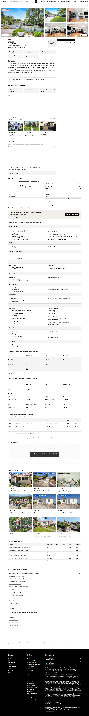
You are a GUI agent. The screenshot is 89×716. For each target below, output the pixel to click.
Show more (11, 589)
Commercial (29, 691)
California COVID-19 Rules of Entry (73, 670)
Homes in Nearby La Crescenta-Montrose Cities (21, 593)
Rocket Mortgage (35, 181)
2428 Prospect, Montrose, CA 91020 (16, 552)
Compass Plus (30, 681)
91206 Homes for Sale (13, 625)
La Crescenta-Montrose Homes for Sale (17, 578)
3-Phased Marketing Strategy (33, 664)
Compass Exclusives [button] (54, 1)
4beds (9, 45)
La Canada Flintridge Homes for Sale (16, 595)
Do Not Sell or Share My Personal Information (55, 667)
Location (17, 5)
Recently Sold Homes (31, 702)
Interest (47, 194)
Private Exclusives (31, 660)
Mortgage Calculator (31, 677)
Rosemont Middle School (21, 426)
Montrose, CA (20, 47)
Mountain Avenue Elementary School (24, 423)
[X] (80, 660)
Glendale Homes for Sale (14, 598)
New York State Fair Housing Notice (52, 702)
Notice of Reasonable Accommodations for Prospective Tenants (58, 704)
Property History (34, 5)
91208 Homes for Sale (13, 620)
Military (28, 695)
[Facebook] (80, 657)
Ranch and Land (30, 697)
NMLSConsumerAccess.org (67, 709)
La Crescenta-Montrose (35, 144)
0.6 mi (76, 423)
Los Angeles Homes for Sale (14, 606)
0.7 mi (76, 426)
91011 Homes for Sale (13, 614)
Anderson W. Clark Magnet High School (25, 433)
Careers (10, 668)
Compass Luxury (30, 672)
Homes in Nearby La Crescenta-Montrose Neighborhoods (24, 573)
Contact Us (10, 670)
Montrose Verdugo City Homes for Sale (17, 581)
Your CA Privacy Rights (52, 672)
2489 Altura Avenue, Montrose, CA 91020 (18, 558)
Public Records (43, 5)
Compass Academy (31, 679)
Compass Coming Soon (32, 662)
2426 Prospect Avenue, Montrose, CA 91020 (18, 550)
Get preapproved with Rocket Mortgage (66, 42)
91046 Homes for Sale (13, 622)
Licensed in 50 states (50, 711)
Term (9, 194)
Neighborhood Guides (32, 687)
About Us (10, 658)
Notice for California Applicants (57, 670)
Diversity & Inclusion (31, 685)
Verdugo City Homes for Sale (15, 600)
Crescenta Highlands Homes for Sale (16, 576)
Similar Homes (58, 5)
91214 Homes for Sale (13, 617)
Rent (44, 1)
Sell (47, 1)
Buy (41, 1)
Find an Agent (30, 675)
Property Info (25, 5)
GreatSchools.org (28, 437)
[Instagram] (80, 654)
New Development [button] (65, 1)
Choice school (52, 433)
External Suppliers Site (32, 699)
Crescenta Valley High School (23, 430)
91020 (24, 47)
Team (9, 660)
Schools (51, 5)
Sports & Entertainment (32, 693)
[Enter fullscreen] (53, 147)
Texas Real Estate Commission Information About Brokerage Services (59, 699)
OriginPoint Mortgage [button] (24, 181)
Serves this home (53, 423)
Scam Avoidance (52, 669)
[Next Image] (38, 126)
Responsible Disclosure (62, 669)
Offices (9, 672)
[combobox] (22, 1)
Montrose (27, 144)
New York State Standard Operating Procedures (55, 703)
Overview (11, 5)
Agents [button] (74, 1)
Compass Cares (30, 683)
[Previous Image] (26, 126)
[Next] (86, 22)
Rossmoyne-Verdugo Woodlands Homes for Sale (19, 586)
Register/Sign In (84, 1)
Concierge (29, 658)
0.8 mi (76, 430)
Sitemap (28, 704)
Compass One (30, 668)
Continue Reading (12, 75)
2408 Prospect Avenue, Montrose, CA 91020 (18, 560)
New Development (31, 689)
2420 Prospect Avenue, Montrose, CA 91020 (18, 555)
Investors (10, 664)
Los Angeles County (20, 144)
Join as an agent (12, 666)
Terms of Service (70, 667)
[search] (36, 1)
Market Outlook (30, 666)
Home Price (10, 201)
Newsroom (10, 675)
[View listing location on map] (52, 43)
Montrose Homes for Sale (14, 603)
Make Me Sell (30, 670)
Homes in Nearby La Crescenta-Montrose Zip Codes (23, 612)
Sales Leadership (12, 662)
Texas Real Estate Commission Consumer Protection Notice (57, 700)
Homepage (10, 144)
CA (14, 144)
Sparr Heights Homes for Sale (15, 584)
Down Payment (48, 201)
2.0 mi (76, 433)
